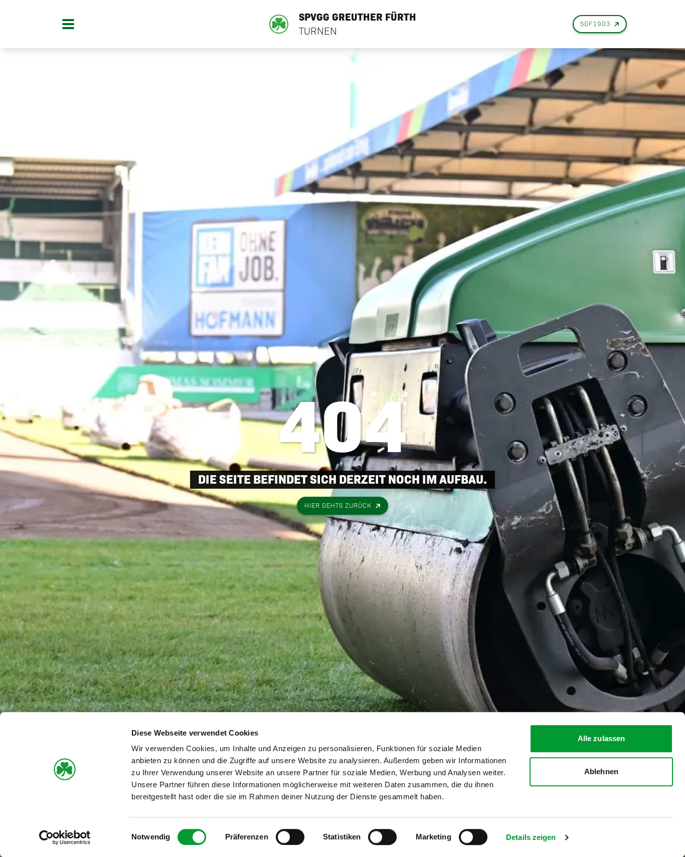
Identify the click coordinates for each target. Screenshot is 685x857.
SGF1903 (595, 24)
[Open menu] (68, 24)
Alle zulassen (601, 738)
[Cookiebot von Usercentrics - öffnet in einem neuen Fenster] (65, 837)
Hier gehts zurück (338, 505)
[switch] (290, 837)
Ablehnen (601, 771)
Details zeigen (531, 837)
